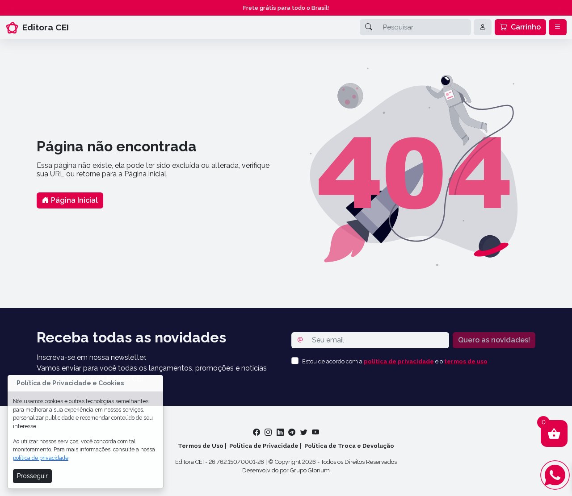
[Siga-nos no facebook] (257, 432)
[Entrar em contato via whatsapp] (555, 475)
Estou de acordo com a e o (395, 361)
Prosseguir (32, 475)
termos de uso (466, 361)
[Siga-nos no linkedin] (281, 432)
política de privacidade (40, 457)
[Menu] (558, 27)
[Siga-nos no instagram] (269, 432)
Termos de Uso (200, 445)
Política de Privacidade (264, 445)
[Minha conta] (483, 27)
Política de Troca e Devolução (349, 445)
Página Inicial (73, 200)
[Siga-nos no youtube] (315, 432)
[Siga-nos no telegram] (292, 432)
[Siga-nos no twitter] (304, 432)
